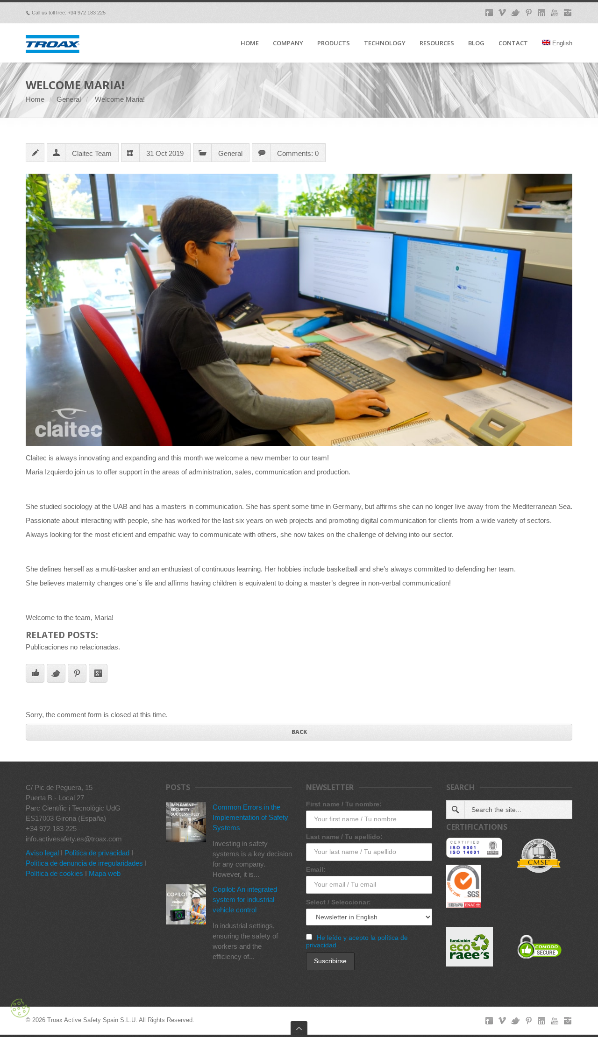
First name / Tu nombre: (344, 804)
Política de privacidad (96, 853)
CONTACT (513, 43)
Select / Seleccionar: (338, 902)
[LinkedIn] (541, 12)
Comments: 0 (298, 153)
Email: (316, 869)
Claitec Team (92, 153)
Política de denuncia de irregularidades (84, 863)
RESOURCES (437, 43)
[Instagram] (567, 12)
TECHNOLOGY (385, 43)
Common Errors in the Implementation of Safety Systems (250, 817)
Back (299, 732)
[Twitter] (515, 12)
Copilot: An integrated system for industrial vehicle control (245, 899)
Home (35, 99)
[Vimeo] (502, 12)
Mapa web (105, 873)
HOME (250, 43)
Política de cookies (54, 873)
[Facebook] (489, 12)
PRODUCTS (333, 43)
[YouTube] (554, 12)
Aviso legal (42, 853)
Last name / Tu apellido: (344, 836)
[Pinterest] (528, 12)
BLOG (476, 43)
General (69, 99)
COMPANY (288, 43)
